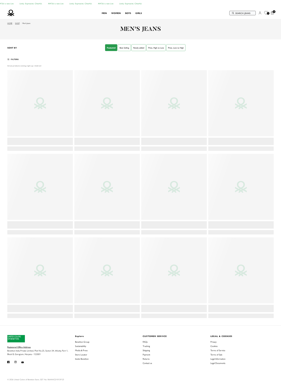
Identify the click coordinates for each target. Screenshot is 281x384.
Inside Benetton (82, 358)
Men (104, 13)
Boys (128, 13)
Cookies (214, 345)
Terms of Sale (216, 354)
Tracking (146, 345)
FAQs (145, 341)
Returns (146, 358)
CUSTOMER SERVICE (155, 336)
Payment (146, 354)
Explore (79, 336)
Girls (138, 13)
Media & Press (81, 350)
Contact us (147, 362)
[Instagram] (17, 362)
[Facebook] (10, 362)
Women (116, 13)
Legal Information (217, 358)
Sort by (12, 47)
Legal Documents (217, 362)
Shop (17, 23)
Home (9, 23)
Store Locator (81, 354)
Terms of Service (217, 350)
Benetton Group (82, 341)
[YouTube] (24, 362)
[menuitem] (104, 13)
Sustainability (80, 345)
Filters (15, 59)
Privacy (213, 341)
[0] (271, 13)
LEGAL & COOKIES (221, 336)
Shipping (146, 350)
